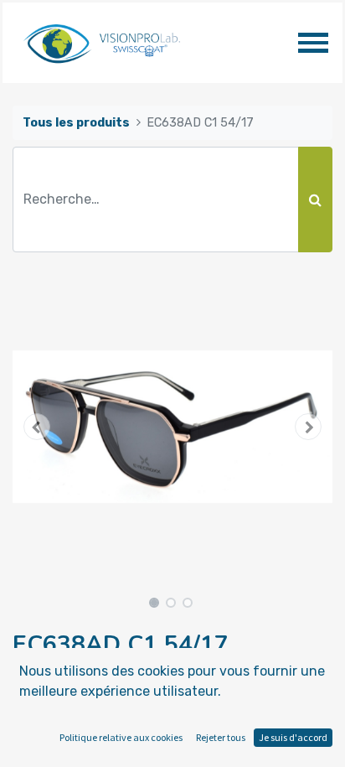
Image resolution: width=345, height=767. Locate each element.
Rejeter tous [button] (220, 737)
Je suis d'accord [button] (293, 737)
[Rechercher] (315, 199)
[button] (36, 426)
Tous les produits (76, 123)
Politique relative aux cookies (121, 737)
